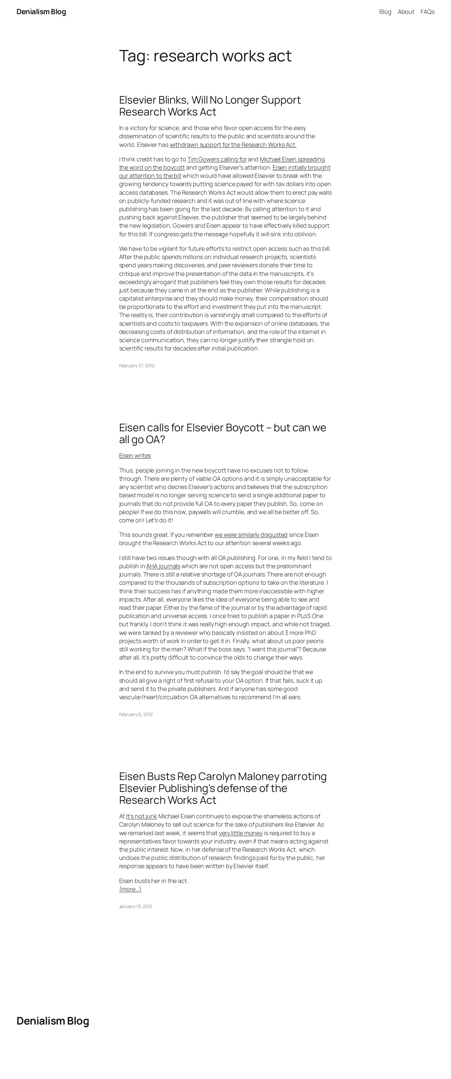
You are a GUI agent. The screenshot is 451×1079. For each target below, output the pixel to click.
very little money (240, 833)
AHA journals (163, 566)
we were (226, 535)
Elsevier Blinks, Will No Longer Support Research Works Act (210, 105)
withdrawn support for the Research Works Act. (233, 144)
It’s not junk (141, 816)
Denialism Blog (41, 11)
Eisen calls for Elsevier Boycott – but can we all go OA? (223, 433)
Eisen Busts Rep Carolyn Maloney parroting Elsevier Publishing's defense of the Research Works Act (223, 788)
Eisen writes (135, 455)
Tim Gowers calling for (217, 159)
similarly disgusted (263, 535)
